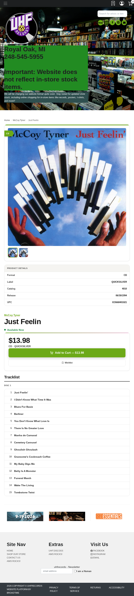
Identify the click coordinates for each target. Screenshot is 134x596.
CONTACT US (13, 557)
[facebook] (112, 23)
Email (96, 557)
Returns (95, 587)
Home (7, 120)
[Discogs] (100, 23)
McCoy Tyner (19, 120)
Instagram (99, 554)
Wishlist (69, 363)
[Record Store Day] (106, 23)
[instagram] (118, 23)
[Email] (124, 23)
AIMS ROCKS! (13, 561)
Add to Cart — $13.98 (69, 352)
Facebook (99, 551)
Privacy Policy (53, 589)
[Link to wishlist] (113, 4)
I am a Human (83, 571)
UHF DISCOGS (56, 551)
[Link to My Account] (122, 4)
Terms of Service (74, 589)
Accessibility (116, 587)
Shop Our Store (16, 554)
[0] (130, 4)
